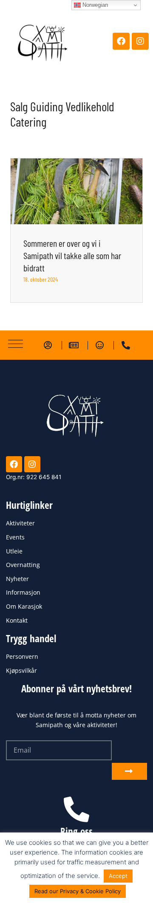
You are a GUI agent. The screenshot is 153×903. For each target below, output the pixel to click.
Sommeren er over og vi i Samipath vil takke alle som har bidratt (72, 255)
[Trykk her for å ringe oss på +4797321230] (76, 809)
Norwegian (94, 5)
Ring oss (76, 831)
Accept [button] (118, 875)
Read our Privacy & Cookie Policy (77, 891)
